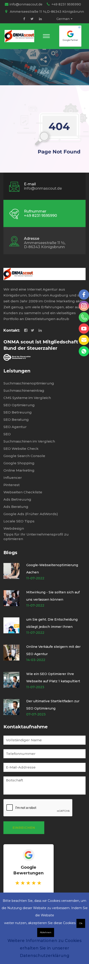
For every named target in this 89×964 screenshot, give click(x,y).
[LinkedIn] (40, 18)
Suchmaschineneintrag (23, 390)
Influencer (12, 477)
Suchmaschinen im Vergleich (29, 441)
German (63, 19)
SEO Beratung (16, 419)
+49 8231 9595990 (66, 4)
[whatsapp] (84, 351)
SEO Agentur (15, 427)
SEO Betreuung (17, 412)
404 (44, 72)
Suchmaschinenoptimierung (28, 383)
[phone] (84, 317)
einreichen (24, 828)
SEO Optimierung (19, 405)
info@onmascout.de (25, 4)
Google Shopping (18, 463)
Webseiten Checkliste (22, 492)
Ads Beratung (15, 506)
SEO (7, 434)
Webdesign (13, 528)
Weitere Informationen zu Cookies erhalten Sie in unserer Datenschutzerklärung (44, 948)
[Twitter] (32, 18)
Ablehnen (45, 932)
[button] (46, 36)
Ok (80, 923)
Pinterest (11, 485)
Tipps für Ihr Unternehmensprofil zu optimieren (36, 536)
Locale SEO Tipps (18, 521)
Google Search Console (24, 456)
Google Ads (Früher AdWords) (30, 514)
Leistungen (16, 371)
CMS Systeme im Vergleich (27, 398)
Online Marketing (18, 470)
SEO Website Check (21, 448)
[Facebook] (24, 18)
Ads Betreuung (17, 499)
